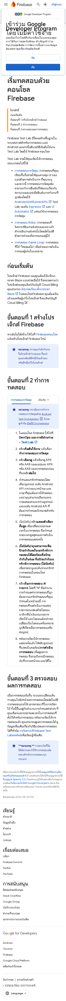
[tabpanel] (33, 533)
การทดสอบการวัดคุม (26, 171)
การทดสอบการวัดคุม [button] (21, 400)
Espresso (35, 207)
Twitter (7, 868)
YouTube (8, 874)
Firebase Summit (12, 862)
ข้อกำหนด (8, 979)
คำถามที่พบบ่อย (11, 913)
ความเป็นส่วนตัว (25, 979)
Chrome (7, 948)
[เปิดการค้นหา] (38, 4)
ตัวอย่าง (7, 828)
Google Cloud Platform (16, 960)
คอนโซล (47, 334)
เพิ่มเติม (42, 400)
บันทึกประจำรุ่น (11, 907)
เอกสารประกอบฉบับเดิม (16, 919)
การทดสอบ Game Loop (29, 242)
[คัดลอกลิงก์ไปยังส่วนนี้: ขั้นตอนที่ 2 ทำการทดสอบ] (29, 388)
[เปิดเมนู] (6, 4)
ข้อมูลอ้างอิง (9, 822)
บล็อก (6, 856)
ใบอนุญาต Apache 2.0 (14, 779)
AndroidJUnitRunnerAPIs (31, 202)
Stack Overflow (12, 895)
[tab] (21, 399)
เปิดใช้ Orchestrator (38, 423)
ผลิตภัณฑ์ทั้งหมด (12, 966)
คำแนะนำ (7, 816)
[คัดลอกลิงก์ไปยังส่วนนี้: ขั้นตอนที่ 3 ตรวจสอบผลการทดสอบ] (44, 686)
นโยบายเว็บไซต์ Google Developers (30, 783)
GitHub (7, 840)
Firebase (8, 954)
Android (7, 943)
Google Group (11, 901)
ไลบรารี (7, 834)
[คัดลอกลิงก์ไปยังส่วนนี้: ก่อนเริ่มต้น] (36, 266)
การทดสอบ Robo (25, 222)
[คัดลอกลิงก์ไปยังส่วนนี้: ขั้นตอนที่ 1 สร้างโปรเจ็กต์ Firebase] (47, 325)
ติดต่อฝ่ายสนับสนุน (13, 890)
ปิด (33, 57)
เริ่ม (33, 67)
